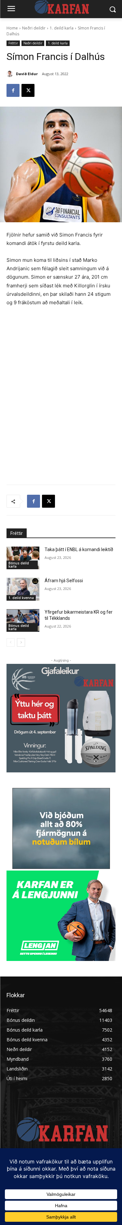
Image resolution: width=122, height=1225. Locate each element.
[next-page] (21, 642)
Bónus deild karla (18, 565)
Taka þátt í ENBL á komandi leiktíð (79, 549)
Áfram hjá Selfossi (64, 580)
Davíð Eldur (27, 73)
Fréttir (13, 43)
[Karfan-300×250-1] (61, 916)
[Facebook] (13, 90)
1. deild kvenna (21, 597)
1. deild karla (62, 28)
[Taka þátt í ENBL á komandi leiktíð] (23, 558)
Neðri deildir (34, 28)
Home (12, 28)
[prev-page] (11, 642)
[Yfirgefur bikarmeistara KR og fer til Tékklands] (23, 620)
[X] (27, 90)
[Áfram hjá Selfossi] (23, 589)
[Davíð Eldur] (11, 74)
